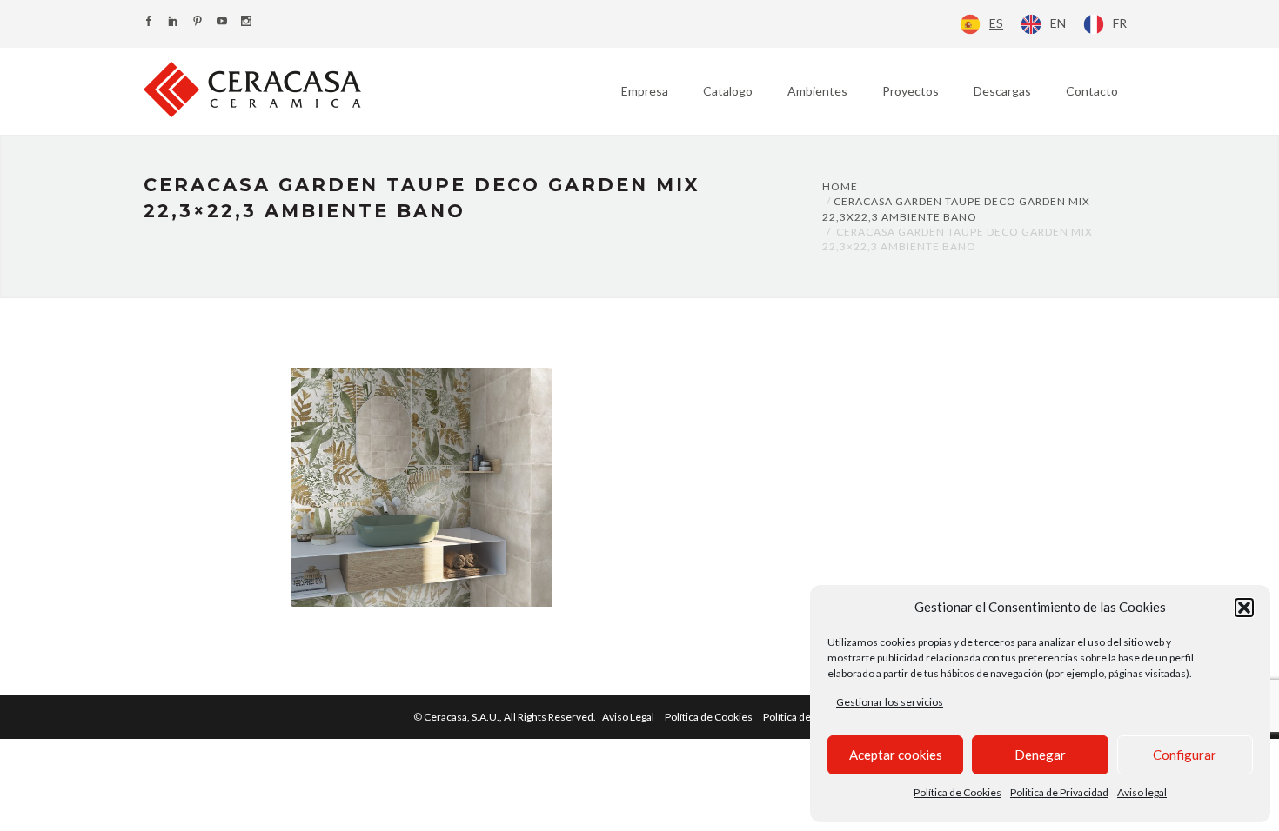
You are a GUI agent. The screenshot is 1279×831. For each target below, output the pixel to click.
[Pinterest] (197, 22)
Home (840, 186)
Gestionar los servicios (889, 701)
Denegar (1040, 754)
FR (1120, 23)
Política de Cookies (957, 792)
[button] (1244, 607)
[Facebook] (149, 22)
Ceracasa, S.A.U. (511, 716)
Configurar (1184, 754)
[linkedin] (173, 22)
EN (1058, 23)
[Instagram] (246, 22)
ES (996, 23)
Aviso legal (1142, 792)
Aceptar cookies (895, 754)
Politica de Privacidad (1059, 792)
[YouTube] (222, 22)
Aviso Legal (628, 716)
